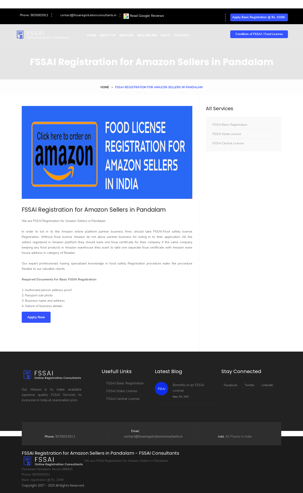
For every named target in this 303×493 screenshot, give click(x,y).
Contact (182, 35)
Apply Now (36, 317)
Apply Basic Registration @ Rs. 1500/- (259, 17)
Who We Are (147, 35)
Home (91, 35)
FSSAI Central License (228, 143)
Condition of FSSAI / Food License (259, 34)
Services (126, 35)
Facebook (230, 385)
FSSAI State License (226, 134)
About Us (108, 35)
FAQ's (165, 35)
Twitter (249, 385)
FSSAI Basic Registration (229, 125)
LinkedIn (267, 385)
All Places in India (235, 436)
